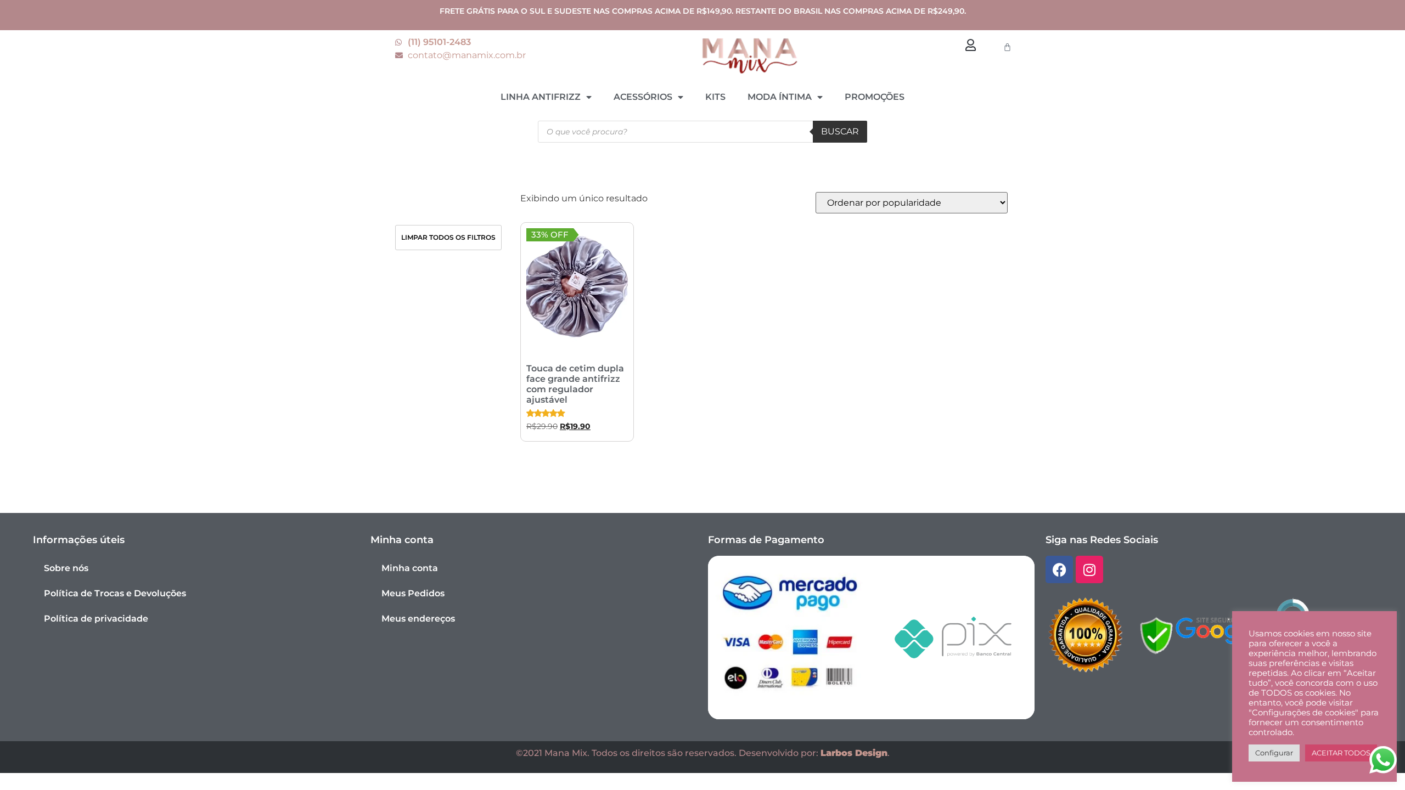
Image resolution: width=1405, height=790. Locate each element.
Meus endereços (418, 618)
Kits (715, 97)
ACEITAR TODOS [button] (1341, 752)
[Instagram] (1089, 569)
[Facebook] (1059, 569)
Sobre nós (66, 568)
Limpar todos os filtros (448, 237)
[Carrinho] (1007, 47)
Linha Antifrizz (541, 97)
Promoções (874, 97)
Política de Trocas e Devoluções (115, 593)
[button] (970, 45)
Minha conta (409, 568)
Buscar (840, 131)
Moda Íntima (780, 97)
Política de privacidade (96, 618)
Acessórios (643, 97)
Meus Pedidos (413, 593)
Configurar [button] (1274, 752)
